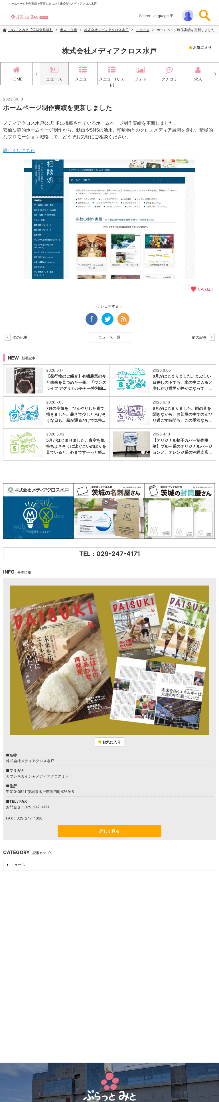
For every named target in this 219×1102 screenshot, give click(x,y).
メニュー (83, 78)
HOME (16, 78)
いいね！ (205, 289)
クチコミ (169, 78)
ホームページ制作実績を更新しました (186, 30)
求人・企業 (68, 30)
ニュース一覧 (109, 337)
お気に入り (202, 47)
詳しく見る (109, 831)
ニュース (142, 30)
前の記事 (200, 337)
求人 (198, 78)
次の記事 (19, 337)
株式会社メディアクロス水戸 (106, 30)
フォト (141, 78)
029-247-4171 (37, 807)
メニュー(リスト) (111, 80)
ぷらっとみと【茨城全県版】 (30, 30)
